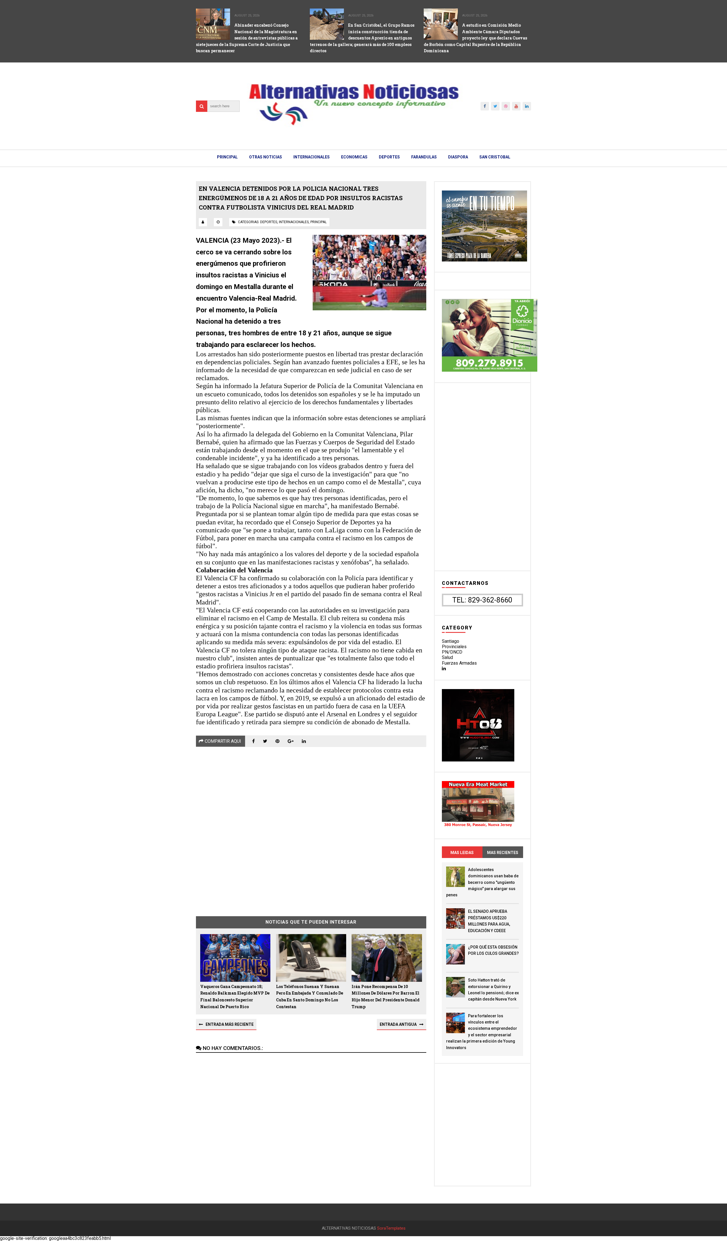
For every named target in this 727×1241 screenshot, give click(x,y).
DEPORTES (389, 157)
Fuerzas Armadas (459, 663)
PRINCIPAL (227, 157)
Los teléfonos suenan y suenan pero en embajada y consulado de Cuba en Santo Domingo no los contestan (309, 996)
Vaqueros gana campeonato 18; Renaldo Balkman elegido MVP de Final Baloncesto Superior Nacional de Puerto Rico (235, 996)
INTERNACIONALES (311, 157)
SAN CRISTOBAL (494, 157)
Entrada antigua (398, 1024)
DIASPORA (458, 157)
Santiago (450, 641)
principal (318, 222)
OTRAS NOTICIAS (265, 157)
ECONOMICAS (354, 157)
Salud (447, 657)
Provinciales (454, 646)
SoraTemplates (391, 1228)
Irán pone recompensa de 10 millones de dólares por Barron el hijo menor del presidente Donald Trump (385, 996)
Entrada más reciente (230, 1024)
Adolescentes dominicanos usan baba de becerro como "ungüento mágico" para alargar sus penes (482, 882)
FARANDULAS (424, 157)
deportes (268, 222)
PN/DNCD (452, 652)
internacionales (294, 222)
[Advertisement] (311, 827)
